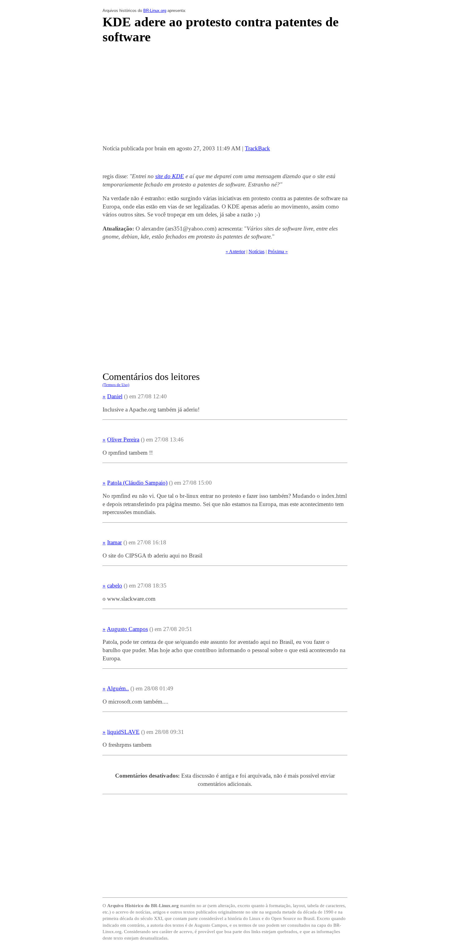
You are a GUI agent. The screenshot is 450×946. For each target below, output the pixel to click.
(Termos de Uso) (116, 384)
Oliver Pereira (123, 439)
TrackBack (257, 148)
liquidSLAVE (123, 732)
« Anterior (235, 251)
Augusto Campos (127, 629)
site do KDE (169, 176)
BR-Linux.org (154, 10)
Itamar (114, 542)
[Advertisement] (225, 96)
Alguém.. (118, 688)
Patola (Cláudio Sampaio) (137, 482)
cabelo (114, 585)
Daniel (114, 396)
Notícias (256, 251)
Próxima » (278, 251)
